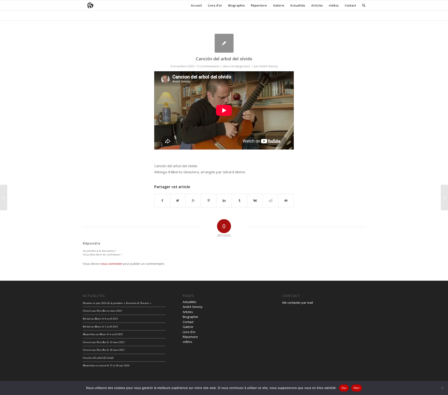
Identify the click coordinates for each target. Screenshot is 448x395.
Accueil (196, 5)
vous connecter (111, 264)
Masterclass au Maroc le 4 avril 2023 (103, 334)
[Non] (442, 388)
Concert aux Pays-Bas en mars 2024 (102, 310)
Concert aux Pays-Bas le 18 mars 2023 (104, 342)
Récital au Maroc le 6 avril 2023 (100, 318)
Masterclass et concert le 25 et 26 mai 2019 (106, 365)
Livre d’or (215, 5)
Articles (317, 5)
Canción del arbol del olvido (224, 58)
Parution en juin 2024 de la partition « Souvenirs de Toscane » (117, 303)
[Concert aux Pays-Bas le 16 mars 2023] (444, 197)
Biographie (236, 5)
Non (357, 388)
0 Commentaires (208, 66)
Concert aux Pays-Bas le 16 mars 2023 (104, 349)
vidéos (334, 5)
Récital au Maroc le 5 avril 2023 (100, 326)
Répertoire (259, 5)
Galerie (278, 5)
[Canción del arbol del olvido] (224, 43)
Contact (350, 5)
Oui (343, 388)
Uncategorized (240, 66)
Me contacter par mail (297, 302)
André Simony (268, 66)
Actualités (297, 5)
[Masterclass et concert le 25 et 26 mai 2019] (3, 197)
